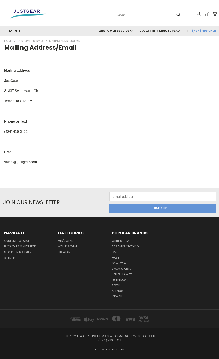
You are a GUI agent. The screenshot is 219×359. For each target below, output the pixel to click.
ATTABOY (117, 291)
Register (25, 252)
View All (117, 296)
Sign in (9, 252)
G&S (115, 252)
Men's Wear (65, 241)
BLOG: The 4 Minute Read (159, 31)
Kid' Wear (64, 252)
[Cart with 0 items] (215, 14)
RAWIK (116, 285)
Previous (212, 345)
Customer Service (114, 31)
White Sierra (120, 241)
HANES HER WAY (122, 274)
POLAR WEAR (119, 263)
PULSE (115, 257)
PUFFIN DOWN (120, 280)
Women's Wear (68, 246)
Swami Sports (121, 268)
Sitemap (9, 257)
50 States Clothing (125, 246)
